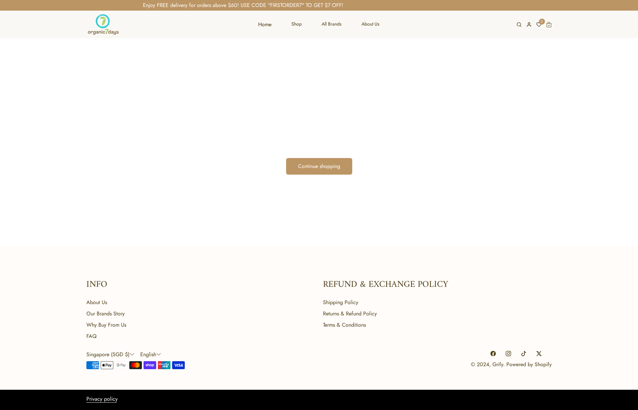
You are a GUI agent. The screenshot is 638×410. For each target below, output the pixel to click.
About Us (96, 302)
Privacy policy (102, 399)
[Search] (519, 25)
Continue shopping (319, 166)
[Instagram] (508, 354)
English (148, 354)
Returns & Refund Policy (350, 313)
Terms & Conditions (344, 325)
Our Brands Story (105, 313)
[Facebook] (493, 354)
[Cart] (549, 24)
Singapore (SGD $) (108, 354)
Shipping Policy (340, 302)
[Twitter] (539, 354)
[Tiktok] (523, 354)
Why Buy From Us (106, 325)
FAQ (91, 336)
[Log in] (529, 24)
